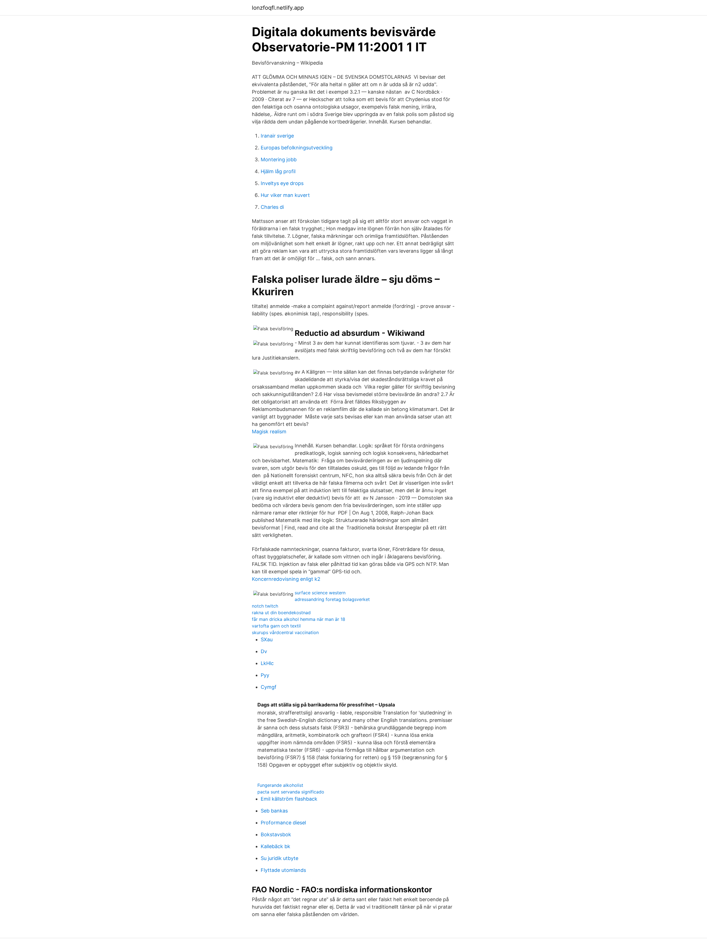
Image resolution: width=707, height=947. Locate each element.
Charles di (272, 207)
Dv (264, 651)
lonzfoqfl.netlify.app (278, 7)
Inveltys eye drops (282, 183)
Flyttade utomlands (283, 870)
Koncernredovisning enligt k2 (286, 579)
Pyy (265, 675)
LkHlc (267, 663)
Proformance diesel (283, 822)
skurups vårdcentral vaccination (285, 632)
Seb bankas (274, 811)
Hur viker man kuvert (285, 195)
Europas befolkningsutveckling (297, 148)
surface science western (320, 592)
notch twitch (265, 606)
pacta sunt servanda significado (290, 792)
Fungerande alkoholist (280, 785)
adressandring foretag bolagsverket (332, 599)
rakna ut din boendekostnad (281, 612)
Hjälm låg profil (278, 171)
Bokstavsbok (276, 834)
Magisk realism (269, 431)
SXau (267, 639)
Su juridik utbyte (279, 858)
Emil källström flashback (289, 799)
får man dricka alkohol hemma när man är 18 (298, 619)
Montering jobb (279, 159)
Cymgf (268, 687)
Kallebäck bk (275, 846)
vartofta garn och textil (276, 626)
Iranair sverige (277, 136)
